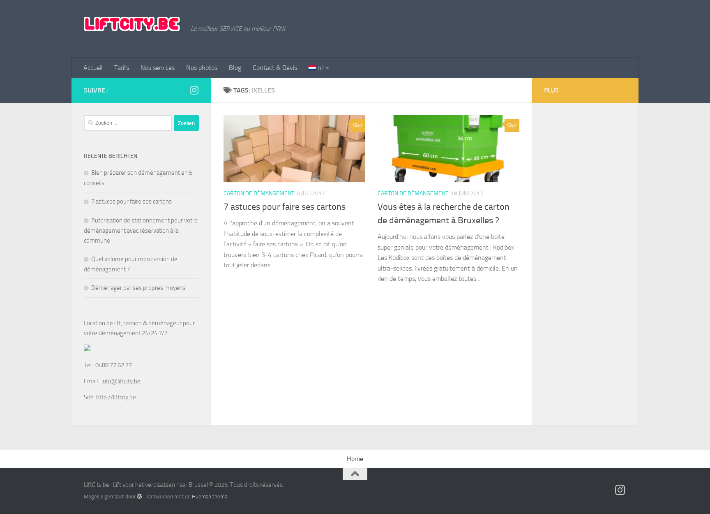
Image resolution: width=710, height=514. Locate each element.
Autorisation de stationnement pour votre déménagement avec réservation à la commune (141, 230)
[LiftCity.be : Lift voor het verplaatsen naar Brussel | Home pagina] (133, 24)
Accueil (93, 68)
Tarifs (121, 68)
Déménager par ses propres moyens (138, 288)
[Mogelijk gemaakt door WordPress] (139, 496)
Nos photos (201, 68)
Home (355, 459)
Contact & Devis (275, 68)
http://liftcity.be (116, 397)
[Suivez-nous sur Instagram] (194, 90)
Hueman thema (209, 496)
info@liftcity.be (121, 381)
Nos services (158, 68)
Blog (235, 68)
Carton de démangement (259, 193)
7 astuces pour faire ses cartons (285, 206)
